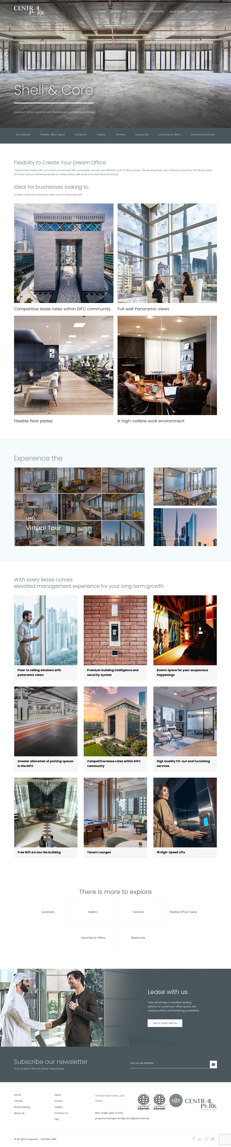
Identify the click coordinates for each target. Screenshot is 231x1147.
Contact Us (210, 11)
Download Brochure (203, 134)
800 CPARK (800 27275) (109, 1113)
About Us (116, 11)
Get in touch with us (165, 1023)
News (58, 1095)
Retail (143, 11)
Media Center (177, 11)
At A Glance (23, 134)
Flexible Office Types (52, 134)
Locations (81, 134)
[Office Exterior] (185, 527)
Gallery (101, 134)
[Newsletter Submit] (213, 1064)
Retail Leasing (22, 1107)
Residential (158, 11)
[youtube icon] (212, 1139)
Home (102, 11)
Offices (130, 11)
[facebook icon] (194, 1139)
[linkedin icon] (200, 1139)
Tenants (120, 134)
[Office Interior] (185, 486)
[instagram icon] (206, 1139)
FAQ (57, 1119)
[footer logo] (201, 1104)
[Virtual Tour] (79, 506)
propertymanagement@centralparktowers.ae (114, 1118)
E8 (216, 1146)
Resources (141, 134)
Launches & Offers (170, 134)
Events (194, 11)
